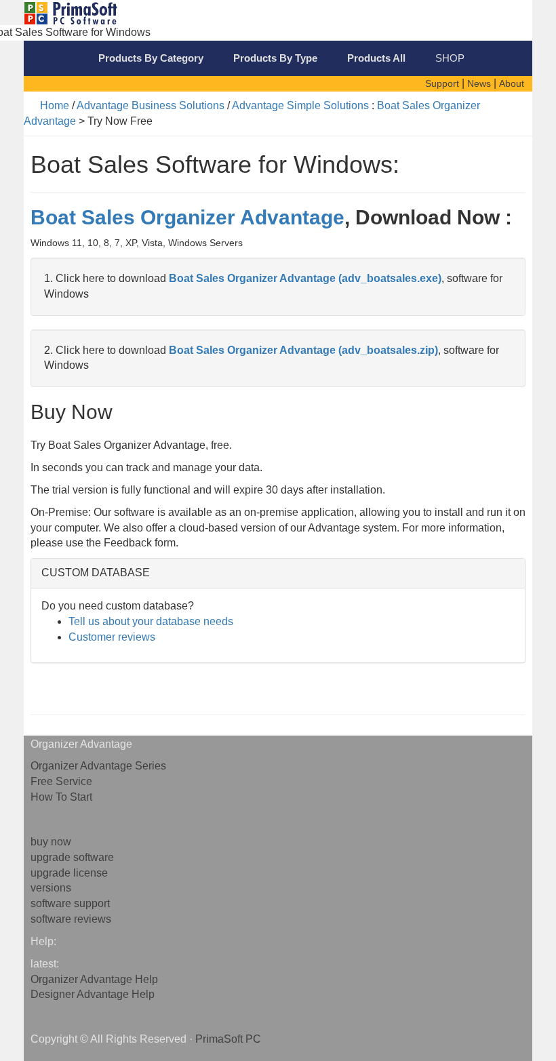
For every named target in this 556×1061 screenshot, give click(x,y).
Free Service (61, 781)
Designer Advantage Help (93, 994)
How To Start (61, 797)
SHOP (449, 58)
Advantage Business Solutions (150, 105)
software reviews (71, 919)
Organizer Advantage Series (98, 766)
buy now (51, 841)
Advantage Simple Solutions (300, 105)
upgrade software (72, 857)
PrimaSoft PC (228, 1039)
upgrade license (69, 873)
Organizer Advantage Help (94, 979)
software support (70, 903)
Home (54, 105)
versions (51, 888)
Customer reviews (111, 637)
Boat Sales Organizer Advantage (187, 217)
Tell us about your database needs (150, 621)
